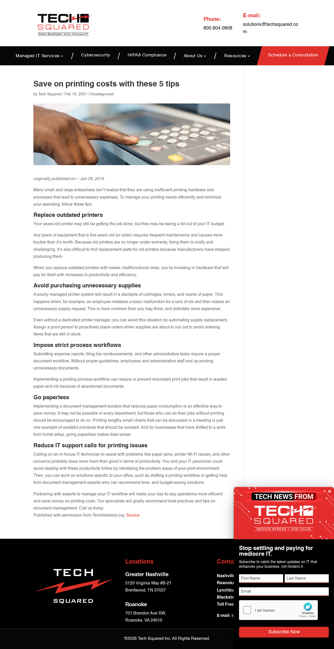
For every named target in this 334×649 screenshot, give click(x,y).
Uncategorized (102, 94)
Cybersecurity (95, 55)
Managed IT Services (38, 56)
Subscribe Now (284, 632)
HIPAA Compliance (147, 55)
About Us (193, 56)
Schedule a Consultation (293, 55)
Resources (235, 56)
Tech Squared (49, 94)
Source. (133, 515)
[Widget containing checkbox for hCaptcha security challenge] (278, 610)
